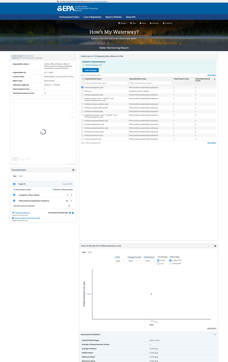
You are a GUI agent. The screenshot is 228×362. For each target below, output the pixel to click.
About (144, 23)
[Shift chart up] (212, 246)
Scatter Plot (176, 260)
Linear (162, 260)
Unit (117, 257)
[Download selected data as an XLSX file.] (70, 213)
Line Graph (176, 263)
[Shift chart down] (208, 246)
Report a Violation (114, 17)
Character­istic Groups (23, 189)
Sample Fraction (135, 257)
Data (134, 23)
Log (161, 263)
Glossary (123, 23)
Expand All (65, 184)
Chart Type (175, 257)
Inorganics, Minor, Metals (29, 195)
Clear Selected (90, 70)
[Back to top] (221, 355)
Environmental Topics (69, 17)
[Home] (78, 8)
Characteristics (103, 56)
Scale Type (163, 257)
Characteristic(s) (98, 61)
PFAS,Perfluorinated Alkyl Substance (34, 201)
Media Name (149, 257)
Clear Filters (211, 75)
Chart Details (212, 328)
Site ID (16, 58)
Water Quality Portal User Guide (27, 218)
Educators (155, 23)
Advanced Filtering (22, 212)
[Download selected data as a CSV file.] (73, 213)
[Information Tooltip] (73, 170)
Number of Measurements (63, 189)
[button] (43, 195)
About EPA (130, 17)
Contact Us (168, 23)
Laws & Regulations (92, 17)
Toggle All (21, 184)
